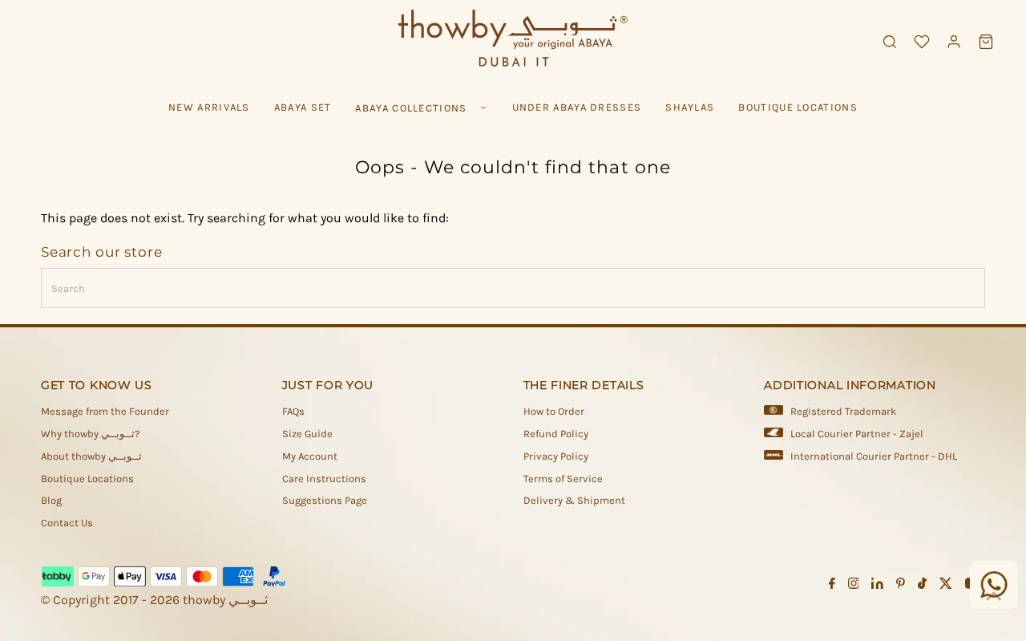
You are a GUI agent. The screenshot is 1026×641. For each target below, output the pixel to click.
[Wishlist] (922, 42)
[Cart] (986, 42)
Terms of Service (563, 479)
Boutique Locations (87, 479)
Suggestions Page (324, 500)
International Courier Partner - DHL (873, 456)
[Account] (954, 42)
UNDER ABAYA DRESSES (577, 107)
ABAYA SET (303, 107)
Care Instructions (324, 479)
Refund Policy (555, 434)
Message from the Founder (105, 411)
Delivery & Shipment (574, 500)
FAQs (293, 411)
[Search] (890, 42)
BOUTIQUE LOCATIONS (797, 107)
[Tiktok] (922, 585)
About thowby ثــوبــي (91, 456)
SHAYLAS (689, 107)
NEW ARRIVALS (209, 107)
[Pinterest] (900, 585)
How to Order (553, 411)
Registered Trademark (843, 411)
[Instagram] (853, 585)
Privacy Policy (555, 456)
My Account (309, 456)
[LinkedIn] (877, 585)
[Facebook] (832, 585)
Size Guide (307, 434)
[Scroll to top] (994, 597)
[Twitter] (945, 585)
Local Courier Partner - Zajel (856, 434)
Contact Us (67, 523)
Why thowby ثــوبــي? (90, 434)
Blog (51, 500)
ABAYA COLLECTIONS (411, 108)
